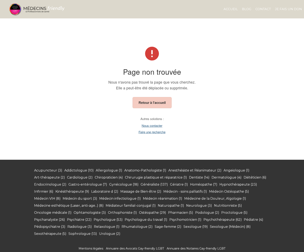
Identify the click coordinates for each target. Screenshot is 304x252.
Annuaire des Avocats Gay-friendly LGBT (135, 248)
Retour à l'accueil (152, 102)
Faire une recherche (152, 132)
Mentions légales (91, 248)
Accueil (231, 9)
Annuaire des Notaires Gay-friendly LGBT (196, 248)
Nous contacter (152, 125)
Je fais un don (288, 9)
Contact (263, 9)
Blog (246, 9)
